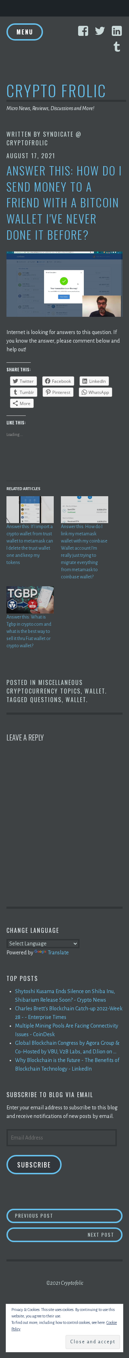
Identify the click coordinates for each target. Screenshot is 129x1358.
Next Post (105, 1234)
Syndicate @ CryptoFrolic (44, 138)
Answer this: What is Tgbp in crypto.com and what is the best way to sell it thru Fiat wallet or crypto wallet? (28, 631)
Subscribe (34, 1164)
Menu (24, 32)
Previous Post (69, 1215)
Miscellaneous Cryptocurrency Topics (44, 686)
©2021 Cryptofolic (64, 1283)
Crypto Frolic (56, 90)
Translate (58, 952)
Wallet (95, 691)
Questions (46, 699)
